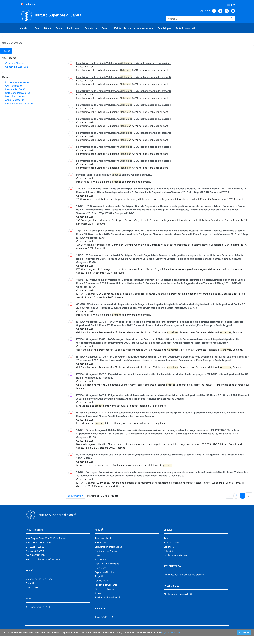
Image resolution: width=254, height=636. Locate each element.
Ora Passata (14, 85)
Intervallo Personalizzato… (20, 103)
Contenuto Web (16, 66)
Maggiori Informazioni (171, 632)
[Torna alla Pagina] (2, 35)
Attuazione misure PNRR (38, 607)
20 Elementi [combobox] (74, 495)
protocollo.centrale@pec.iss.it (45, 559)
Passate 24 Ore (15, 89)
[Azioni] (22, 4)
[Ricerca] (231, 18)
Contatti (30, 583)
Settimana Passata (17, 92)
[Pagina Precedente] (229, 496)
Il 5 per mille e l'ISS (104, 617)
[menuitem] (26, 28)
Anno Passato (15, 99)
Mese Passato (15, 96)
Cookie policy (32, 587)
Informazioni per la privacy (39, 579)
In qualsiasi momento (17, 82)
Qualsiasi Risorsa (14, 63)
